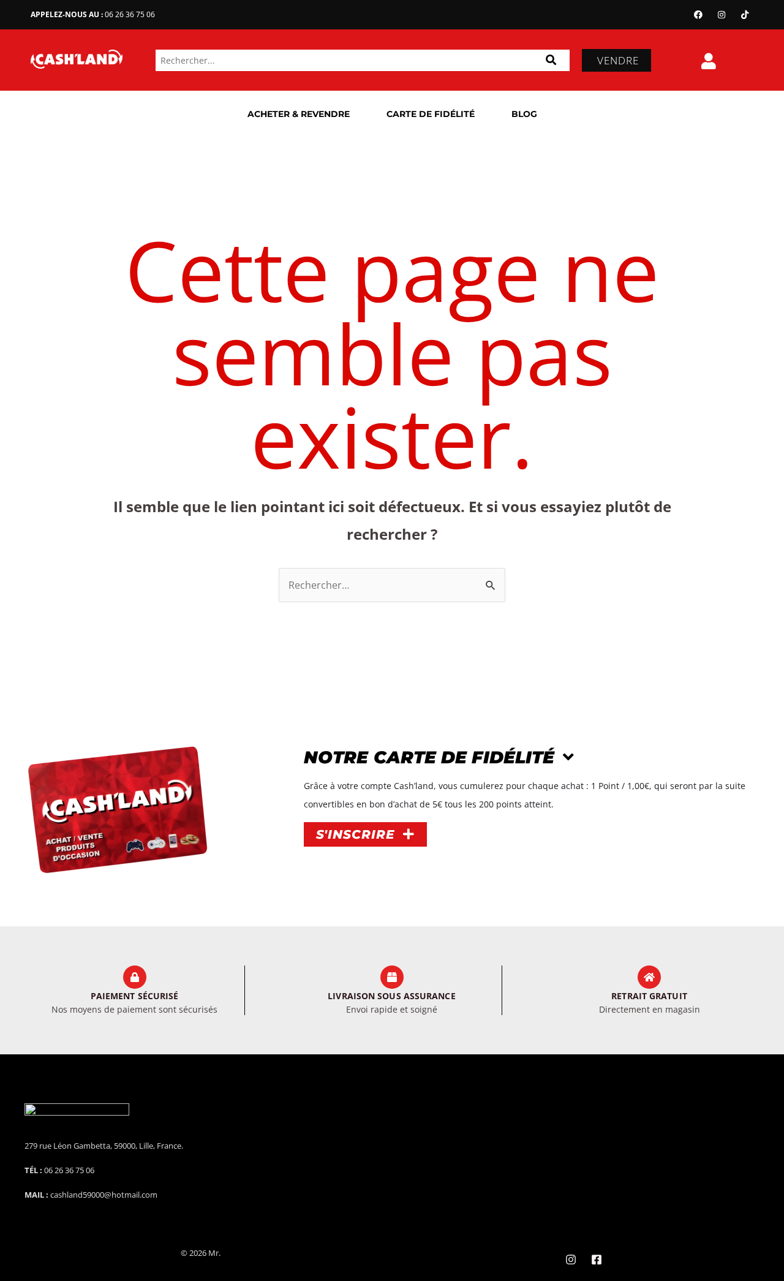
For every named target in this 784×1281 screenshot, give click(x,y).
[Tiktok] (744, 14)
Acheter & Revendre (298, 113)
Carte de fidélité (430, 113)
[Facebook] (698, 14)
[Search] (551, 60)
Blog (524, 113)
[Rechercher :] (392, 585)
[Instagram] (721, 14)
